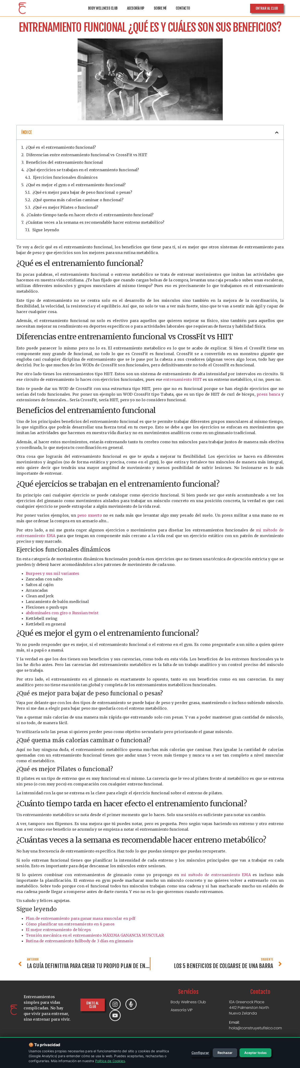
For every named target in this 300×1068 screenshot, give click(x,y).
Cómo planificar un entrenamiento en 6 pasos (70, 924)
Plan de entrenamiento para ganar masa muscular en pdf (80, 918)
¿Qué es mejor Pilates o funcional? (65, 207)
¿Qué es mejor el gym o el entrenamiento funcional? (76, 184)
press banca (268, 394)
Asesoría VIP (135, 8)
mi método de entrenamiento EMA (216, 874)
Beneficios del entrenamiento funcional (64, 162)
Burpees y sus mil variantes (52, 573)
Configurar (200, 1053)
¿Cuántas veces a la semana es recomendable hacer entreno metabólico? (95, 222)
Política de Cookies (110, 1061)
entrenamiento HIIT (182, 379)
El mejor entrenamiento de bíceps (58, 929)
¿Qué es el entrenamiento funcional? (61, 147)
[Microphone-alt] (131, 1004)
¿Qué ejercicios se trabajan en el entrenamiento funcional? (82, 169)
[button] (277, 132)
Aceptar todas (255, 1053)
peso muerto (89, 515)
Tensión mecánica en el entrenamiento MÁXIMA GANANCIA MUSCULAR (95, 935)
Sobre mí (160, 8)
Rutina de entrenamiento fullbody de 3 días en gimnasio (79, 941)
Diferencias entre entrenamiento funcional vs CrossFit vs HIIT (86, 154)
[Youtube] (115, 1015)
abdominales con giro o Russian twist (62, 612)
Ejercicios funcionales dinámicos (65, 177)
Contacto (183, 8)
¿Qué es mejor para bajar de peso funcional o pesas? (82, 192)
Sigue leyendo (45, 229)
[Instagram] (115, 1004)
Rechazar (225, 1053)
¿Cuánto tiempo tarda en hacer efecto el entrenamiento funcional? (90, 214)
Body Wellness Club (103, 8)
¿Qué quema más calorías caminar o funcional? (78, 199)
